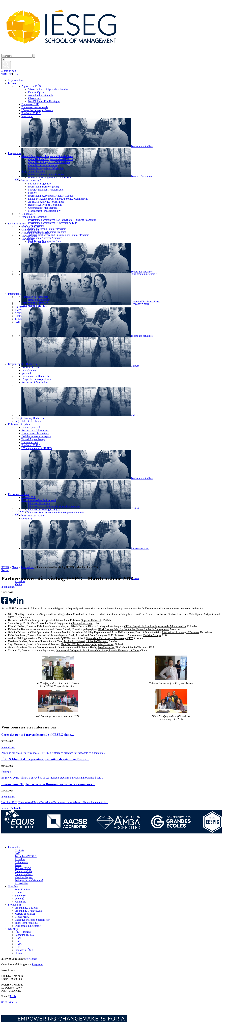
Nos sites (13, 928)
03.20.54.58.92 (9, 1002)
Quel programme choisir (27, 925)
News (15, 567)
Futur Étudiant (22, 889)
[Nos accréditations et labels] (111, 832)
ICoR (18, 940)
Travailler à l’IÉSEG (26, 856)
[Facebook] (4, 841)
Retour (5, 570)
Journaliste (20, 901)
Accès (13, 996)
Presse (18, 865)
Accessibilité (21, 883)
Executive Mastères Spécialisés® (32, 919)
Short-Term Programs (26, 922)
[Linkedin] (35, 841)
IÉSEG (5, 567)
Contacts (19, 850)
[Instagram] (19, 841)
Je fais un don (8, 70)
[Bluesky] (12, 841)
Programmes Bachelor (26, 907)
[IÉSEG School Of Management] (70, 52)
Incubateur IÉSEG (24, 950)
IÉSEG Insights (23, 931)
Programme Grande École (28, 910)
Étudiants (6, 771)
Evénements (21, 862)
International (27, 567)
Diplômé (19, 898)
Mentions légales (24, 877)
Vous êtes (13, 886)
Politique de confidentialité (29, 880)
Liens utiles (14, 847)
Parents (18, 892)
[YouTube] (27, 841)
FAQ (17, 853)
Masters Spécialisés (25, 913)
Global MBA (22, 916)
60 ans (18, 953)
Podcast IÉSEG (23, 868)
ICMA (18, 943)
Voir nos (11, 808)
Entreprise (20, 895)
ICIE (17, 947)
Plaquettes (37, 964)
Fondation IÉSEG (24, 934)
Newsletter (31, 958)
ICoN (18, 937)
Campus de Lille (23, 871)
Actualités (20, 859)
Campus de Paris (24, 874)
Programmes (14, 904)
